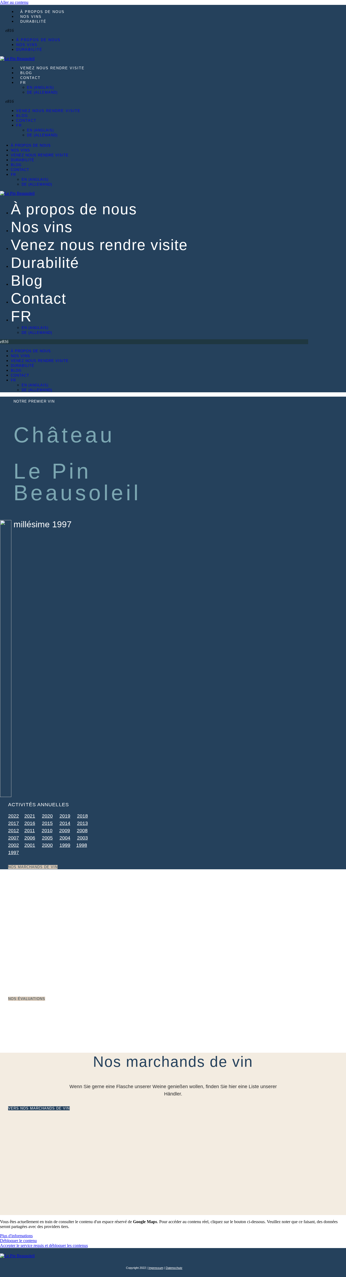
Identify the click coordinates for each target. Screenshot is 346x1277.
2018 (82, 816)
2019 (64, 816)
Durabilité (33, 21)
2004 (64, 838)
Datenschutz (174, 1267)
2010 (47, 830)
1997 (13, 852)
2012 (13, 830)
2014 (64, 823)
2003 (82, 838)
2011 (29, 830)
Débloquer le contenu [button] (18, 1240)
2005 (47, 838)
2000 (47, 845)
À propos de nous (42, 12)
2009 (64, 830)
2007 (13, 838)
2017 (13, 823)
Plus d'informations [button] (16, 1235)
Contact (30, 78)
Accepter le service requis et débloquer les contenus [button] (44, 1245)
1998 (81, 845)
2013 (82, 823)
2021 (29, 816)
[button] (71, 30)
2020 (47, 816)
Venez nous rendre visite (52, 68)
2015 (47, 823)
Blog (26, 73)
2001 (29, 845)
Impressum (155, 1267)
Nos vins (31, 17)
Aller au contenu (14, 2)
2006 (29, 838)
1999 (64, 845)
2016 (29, 823)
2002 (13, 845)
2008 (82, 830)
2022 (13, 816)
